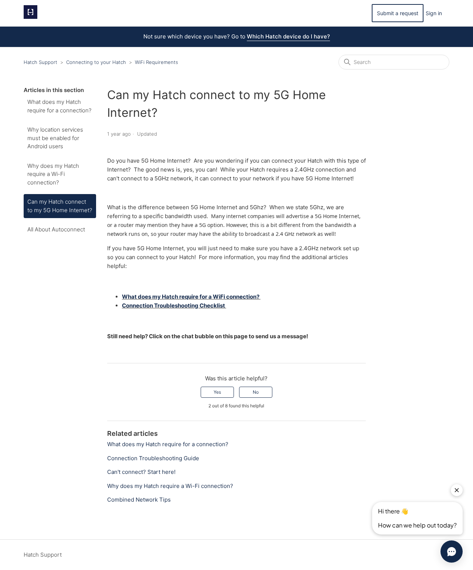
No (256, 392)
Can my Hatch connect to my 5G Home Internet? (59, 206)
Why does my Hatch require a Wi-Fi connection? (53, 174)
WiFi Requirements (156, 62)
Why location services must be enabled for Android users (55, 138)
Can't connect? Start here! (141, 471)
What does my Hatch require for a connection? (59, 106)
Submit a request (397, 13)
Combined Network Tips (139, 499)
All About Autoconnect (56, 229)
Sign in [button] (434, 13)
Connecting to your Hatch (96, 62)
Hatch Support (40, 62)
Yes (217, 392)
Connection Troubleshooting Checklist (174, 305)
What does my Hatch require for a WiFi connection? (191, 296)
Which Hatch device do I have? (288, 36)
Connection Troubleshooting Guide (153, 458)
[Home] (30, 16)
